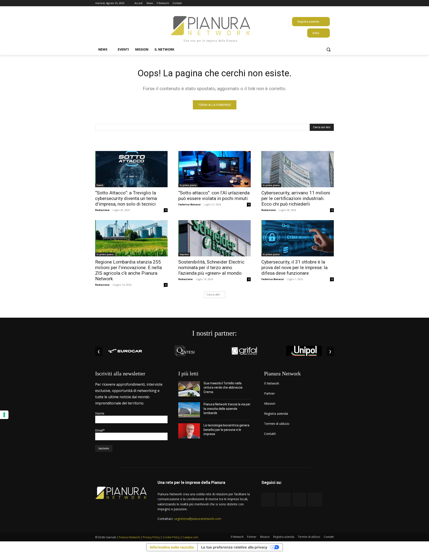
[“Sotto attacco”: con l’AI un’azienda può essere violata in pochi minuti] (214, 169)
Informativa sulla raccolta (172, 547)
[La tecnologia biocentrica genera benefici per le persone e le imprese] (189, 430)
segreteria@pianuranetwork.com (197, 519)
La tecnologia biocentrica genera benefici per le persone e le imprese (226, 429)
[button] (328, 49)
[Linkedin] (325, 3)
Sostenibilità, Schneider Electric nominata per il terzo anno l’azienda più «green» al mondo (211, 267)
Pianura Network (129, 537)
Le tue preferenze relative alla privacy (234, 547)
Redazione (102, 210)
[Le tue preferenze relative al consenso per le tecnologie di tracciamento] (4, 414)
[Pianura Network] (121, 493)
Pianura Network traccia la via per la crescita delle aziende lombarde (227, 408)
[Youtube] (331, 3)
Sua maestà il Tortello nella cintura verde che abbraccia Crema (223, 387)
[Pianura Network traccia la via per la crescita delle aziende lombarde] (189, 409)
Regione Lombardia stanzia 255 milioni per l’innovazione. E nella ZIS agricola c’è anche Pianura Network (128, 270)
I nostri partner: (214, 333)
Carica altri (213, 294)
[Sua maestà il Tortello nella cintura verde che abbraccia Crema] (189, 388)
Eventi (100, 185)
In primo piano (188, 185)
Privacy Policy (151, 537)
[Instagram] (319, 3)
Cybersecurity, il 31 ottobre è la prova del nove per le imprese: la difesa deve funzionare (294, 267)
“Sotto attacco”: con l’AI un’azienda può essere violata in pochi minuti (214, 195)
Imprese (184, 254)
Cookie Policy (171, 537)
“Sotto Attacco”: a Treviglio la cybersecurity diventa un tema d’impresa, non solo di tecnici (126, 198)
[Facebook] (312, 3)
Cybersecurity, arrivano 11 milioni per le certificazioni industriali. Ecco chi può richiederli (295, 198)
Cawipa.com (190, 537)
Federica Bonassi (189, 204)
